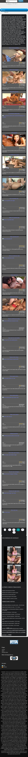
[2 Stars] (20, 62)
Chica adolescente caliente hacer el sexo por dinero (11, 618)
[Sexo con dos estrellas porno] (14, 55)
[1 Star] (19, 62)
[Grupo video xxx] (14, 282)
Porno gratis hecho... (14, 376)
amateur (4, 628)
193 (14, 529)
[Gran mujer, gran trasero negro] (14, 457)
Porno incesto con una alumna (7, 625)
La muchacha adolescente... (14, 113)
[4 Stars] (22, 62)
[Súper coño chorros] (14, 419)
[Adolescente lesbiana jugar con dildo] (14, 77)
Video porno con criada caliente (8, 623)
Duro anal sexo (14, 510)
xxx (9, 635)
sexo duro (15, 632)
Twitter (4, 665)
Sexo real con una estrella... (14, 337)
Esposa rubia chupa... (14, 357)
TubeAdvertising (16, 582)
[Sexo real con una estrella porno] (14, 342)
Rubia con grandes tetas (14, 217)
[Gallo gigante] (14, 140)
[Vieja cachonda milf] (14, 241)
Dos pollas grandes (14, 91)
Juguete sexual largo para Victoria (8, 590)
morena (9, 630)
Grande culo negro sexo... (14, 491)
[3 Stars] (21, 62)
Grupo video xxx (14, 275)
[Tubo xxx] (14, 5)
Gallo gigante (14, 132)
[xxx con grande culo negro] (14, 203)
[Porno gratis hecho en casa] (14, 381)
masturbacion (4, 630)
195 (22, 529)
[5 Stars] (23, 62)
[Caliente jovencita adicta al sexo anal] (14, 438)
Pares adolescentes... (14, 395)
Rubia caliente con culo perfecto (8, 621)
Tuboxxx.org (8, 671)
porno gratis (19, 630)
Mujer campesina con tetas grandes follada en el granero (12, 609)
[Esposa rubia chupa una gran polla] (14, 361)
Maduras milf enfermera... (14, 176)
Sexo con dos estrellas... (14, 47)
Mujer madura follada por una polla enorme (10, 605)
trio (7, 635)
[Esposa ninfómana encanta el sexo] (14, 323)
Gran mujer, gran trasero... (14, 452)
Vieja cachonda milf (14, 236)
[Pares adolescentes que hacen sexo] (14, 400)
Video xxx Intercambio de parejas (8, 614)
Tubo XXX (2, 12)
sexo (10, 632)
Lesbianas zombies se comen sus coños (9, 598)
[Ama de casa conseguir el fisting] (14, 476)
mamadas (21, 628)
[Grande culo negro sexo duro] (14, 495)
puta (5, 632)
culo (11, 628)
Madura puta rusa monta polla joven (8, 594)
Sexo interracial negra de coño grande (9, 596)
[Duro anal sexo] (14, 515)
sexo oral (20, 632)
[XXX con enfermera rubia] (14, 260)
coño (7, 628)
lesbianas (17, 628)
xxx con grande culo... (14, 198)
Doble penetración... (14, 296)
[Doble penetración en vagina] (14, 304)
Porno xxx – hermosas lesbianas (8, 616)
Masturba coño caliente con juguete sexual (10, 592)
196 (14, 532)
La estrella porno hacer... (14, 154)
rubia (7, 632)
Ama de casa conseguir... (14, 471)
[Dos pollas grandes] (14, 99)
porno (14, 630)
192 (9, 529)
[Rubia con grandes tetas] (14, 222)
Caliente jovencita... (14, 433)
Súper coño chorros (14, 414)
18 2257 (3, 649)
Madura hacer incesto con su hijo (8, 607)
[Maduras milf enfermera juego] (14, 184)
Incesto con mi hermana (6, 612)
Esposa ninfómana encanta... (14, 318)
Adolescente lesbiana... (14, 69)
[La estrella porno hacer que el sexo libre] (14, 162)
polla (12, 630)
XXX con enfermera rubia (14, 255)
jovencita (14, 628)
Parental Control (5, 652)
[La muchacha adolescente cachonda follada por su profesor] (14, 118)
